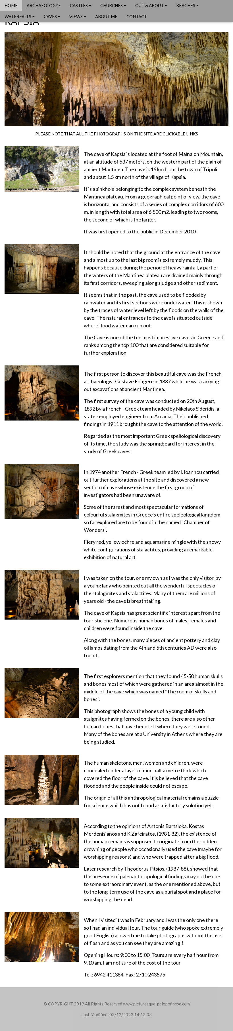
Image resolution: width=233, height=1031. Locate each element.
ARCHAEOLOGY (42, 5)
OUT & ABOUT (150, 5)
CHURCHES (112, 5)
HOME (11, 5)
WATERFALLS (18, 16)
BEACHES (186, 5)
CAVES (51, 16)
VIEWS (76, 16)
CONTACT (136, 16)
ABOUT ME (106, 16)
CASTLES (79, 5)
